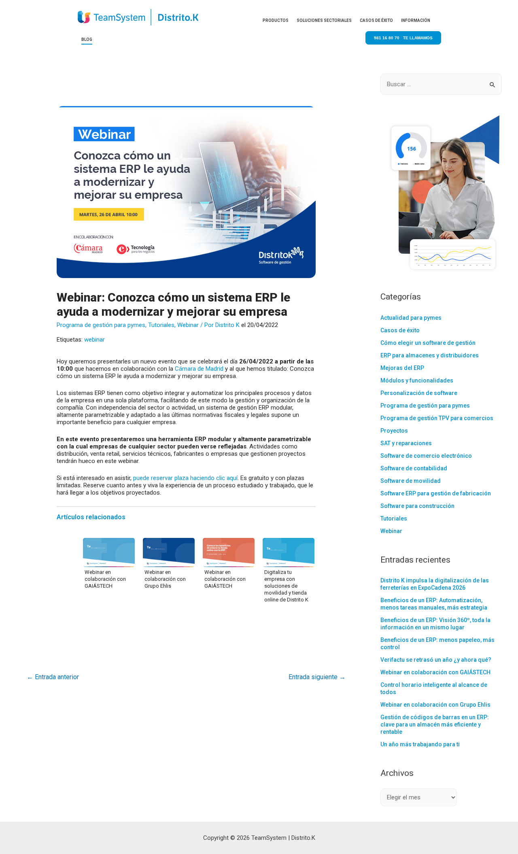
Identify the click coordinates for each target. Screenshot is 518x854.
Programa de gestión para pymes (101, 325)
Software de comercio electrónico (426, 455)
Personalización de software (418, 393)
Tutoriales (161, 325)
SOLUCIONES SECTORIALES (324, 20)
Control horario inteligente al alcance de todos (433, 688)
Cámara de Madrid (199, 368)
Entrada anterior (53, 677)
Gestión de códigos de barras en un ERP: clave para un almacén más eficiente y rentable (434, 724)
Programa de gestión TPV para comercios (436, 418)
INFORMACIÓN (415, 20)
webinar (94, 339)
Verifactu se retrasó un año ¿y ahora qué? (435, 659)
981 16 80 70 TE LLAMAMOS (403, 38)
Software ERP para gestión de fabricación (435, 493)
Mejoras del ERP (402, 368)
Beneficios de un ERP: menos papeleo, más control (437, 643)
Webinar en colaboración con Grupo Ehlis (165, 579)
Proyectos (394, 430)
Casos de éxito (400, 330)
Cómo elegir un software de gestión (428, 343)
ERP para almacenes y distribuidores (429, 355)
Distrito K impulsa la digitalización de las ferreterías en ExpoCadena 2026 (434, 584)
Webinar (188, 325)
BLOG (86, 39)
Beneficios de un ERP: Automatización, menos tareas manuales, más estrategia (433, 604)
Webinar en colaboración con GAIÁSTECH (105, 579)
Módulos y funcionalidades (416, 380)
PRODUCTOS (276, 20)
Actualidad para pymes (411, 317)
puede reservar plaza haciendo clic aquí (185, 478)
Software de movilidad (410, 481)
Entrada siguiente (317, 677)
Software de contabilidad (413, 468)
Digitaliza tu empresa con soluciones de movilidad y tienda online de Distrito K (286, 586)
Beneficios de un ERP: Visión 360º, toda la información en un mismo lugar (435, 624)
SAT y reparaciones (406, 443)
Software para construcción (417, 506)
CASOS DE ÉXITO (376, 20)
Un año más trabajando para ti (420, 744)
